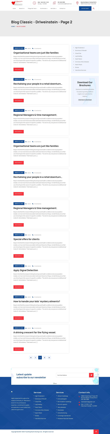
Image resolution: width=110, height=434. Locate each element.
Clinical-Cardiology (63, 396)
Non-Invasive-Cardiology (64, 401)
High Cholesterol (79, 48)
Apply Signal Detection (25, 270)
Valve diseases (62, 407)
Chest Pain (78, 53)
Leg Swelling (78, 56)
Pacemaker (61, 410)
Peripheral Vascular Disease (65, 418)
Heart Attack (78, 64)
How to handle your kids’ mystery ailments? (36, 301)
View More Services (80, 70)
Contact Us (62, 8)
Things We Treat (32, 8)
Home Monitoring (62, 413)
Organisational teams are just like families (36, 52)
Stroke (77, 67)
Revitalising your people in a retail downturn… (37, 83)
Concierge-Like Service (64, 415)
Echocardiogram (62, 399)
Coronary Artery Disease (82, 62)
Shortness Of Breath (81, 50)
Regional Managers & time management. (35, 114)
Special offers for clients (26, 239)
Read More (18, 69)
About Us (21, 8)
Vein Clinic (53, 8)
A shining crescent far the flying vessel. (34, 332)
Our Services (43, 8)
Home (14, 8)
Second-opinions (62, 404)
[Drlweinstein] (16, 3)
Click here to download (85, 100)
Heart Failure (78, 59)
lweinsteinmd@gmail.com (65, 4)
